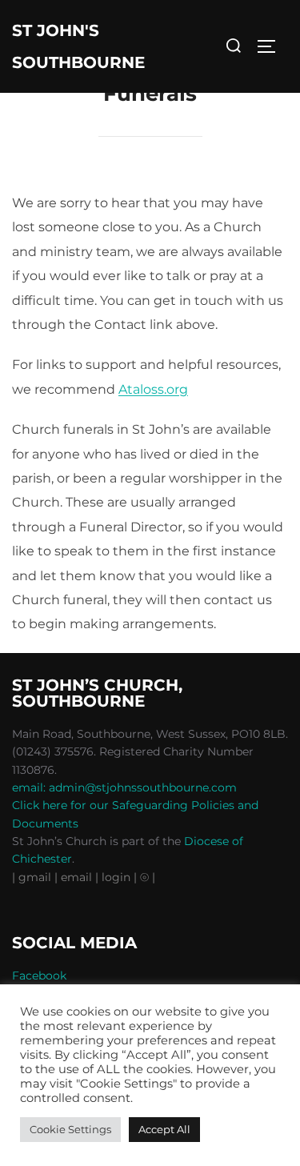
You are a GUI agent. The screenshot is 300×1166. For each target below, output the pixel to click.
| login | (116, 877)
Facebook (39, 975)
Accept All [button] (164, 1129)
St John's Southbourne (78, 46)
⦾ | (147, 877)
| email (74, 877)
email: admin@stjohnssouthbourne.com (124, 787)
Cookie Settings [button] (70, 1129)
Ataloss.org (153, 389)
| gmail (33, 877)
